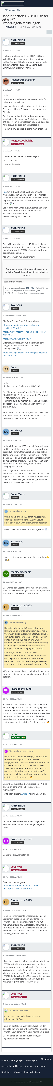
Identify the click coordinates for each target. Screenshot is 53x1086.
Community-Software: (26, 1082)
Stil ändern (46, 1059)
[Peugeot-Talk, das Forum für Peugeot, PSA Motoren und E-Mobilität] (12, 3)
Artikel (24, 793)
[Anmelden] (42, 3)
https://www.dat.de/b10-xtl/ (16, 338)
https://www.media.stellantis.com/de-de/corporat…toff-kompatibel (21, 887)
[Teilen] (49, 32)
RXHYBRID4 (30, 288)
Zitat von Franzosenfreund (20, 751)
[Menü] (49, 3)
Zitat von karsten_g (17, 511)
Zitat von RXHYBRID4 (18, 1010)
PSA (5, 191)
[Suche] (35, 3)
